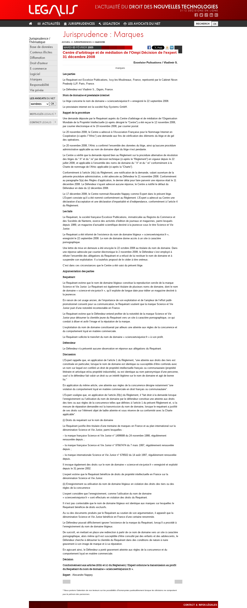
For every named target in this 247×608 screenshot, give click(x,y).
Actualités (51, 23)
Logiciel (35, 74)
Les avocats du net (144, 23)
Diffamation (37, 57)
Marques (36, 79)
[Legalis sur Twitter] (201, 15)
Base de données (41, 46)
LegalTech (111, 23)
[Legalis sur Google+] (216, 15)
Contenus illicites (41, 52)
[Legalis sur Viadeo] (206, 15)
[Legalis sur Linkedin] (211, 15)
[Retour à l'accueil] (32, 23)
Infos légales (208, 605)
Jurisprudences (81, 23)
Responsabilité (39, 84)
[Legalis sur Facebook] (196, 15)
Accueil (66, 42)
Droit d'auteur (39, 63)
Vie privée (37, 90)
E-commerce (38, 68)
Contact (189, 605)
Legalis (42, 114)
